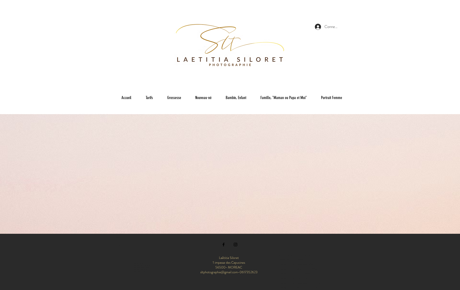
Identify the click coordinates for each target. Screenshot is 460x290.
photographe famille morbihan (139, 269)
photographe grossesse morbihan (140, 267)
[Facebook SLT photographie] (223, 244)
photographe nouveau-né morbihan (141, 265)
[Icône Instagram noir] (235, 244)
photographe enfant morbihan (139, 271)
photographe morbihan (137, 263)
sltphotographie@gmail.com (219, 272)
